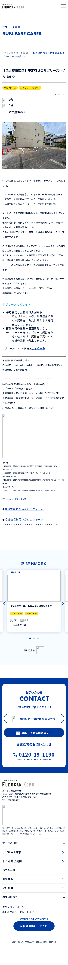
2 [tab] (34, 638)
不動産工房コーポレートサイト (19, 912)
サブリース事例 (12, 852)
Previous (4, 602)
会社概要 (7, 888)
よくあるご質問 (12, 861)
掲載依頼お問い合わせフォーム (24, 519)
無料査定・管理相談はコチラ (37, 719)
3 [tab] (38, 638)
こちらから (38, 348)
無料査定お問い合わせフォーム (24, 509)
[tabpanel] (34, 601)
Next (60, 602)
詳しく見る (29, 650)
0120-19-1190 (16, 499)
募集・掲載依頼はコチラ (37, 733)
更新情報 (7, 879)
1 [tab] (30, 638)
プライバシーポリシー (14, 907)
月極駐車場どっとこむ (34, 926)
